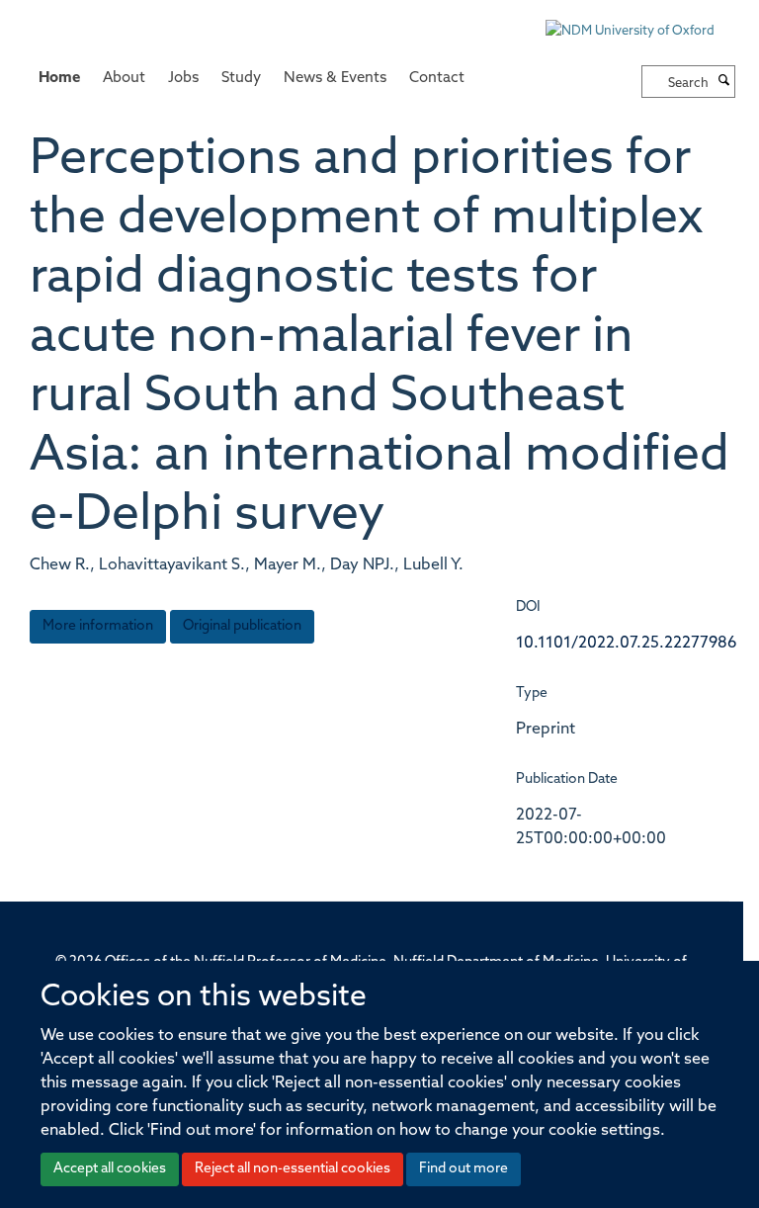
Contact (436, 78)
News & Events (335, 78)
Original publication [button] (242, 626)
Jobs (183, 78)
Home (59, 78)
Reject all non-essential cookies (292, 1169)
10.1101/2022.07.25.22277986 (626, 643)
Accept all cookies (109, 1169)
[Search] (724, 82)
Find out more (463, 1169)
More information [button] (97, 626)
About (124, 78)
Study (241, 78)
